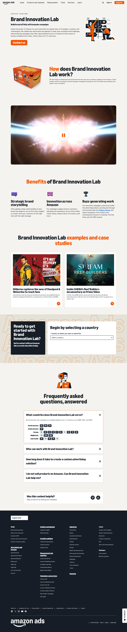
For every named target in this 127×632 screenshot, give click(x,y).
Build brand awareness (17, 530)
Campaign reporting (45, 564)
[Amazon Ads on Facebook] (26, 611)
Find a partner (103, 553)
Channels (73, 574)
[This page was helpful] (98, 498)
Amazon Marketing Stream (47, 561)
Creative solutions (46, 539)
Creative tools (44, 547)
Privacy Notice (35, 608)
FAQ (100, 541)
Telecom (72, 562)
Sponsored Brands (16, 558)
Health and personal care (76, 550)
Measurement (52, 3)
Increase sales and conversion (19, 538)
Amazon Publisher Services (47, 588)
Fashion (72, 541)
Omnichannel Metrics (46, 567)
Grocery (72, 547)
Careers (83, 608)
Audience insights (45, 530)
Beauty (71, 533)
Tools (63, 3)
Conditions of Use (24, 608)
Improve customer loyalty (18, 541)
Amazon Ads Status (72, 608)
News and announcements (106, 544)
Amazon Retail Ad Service (47, 590)
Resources (102, 536)
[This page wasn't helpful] (93, 498)
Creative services (44, 544)
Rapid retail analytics (45, 570)
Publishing (72, 559)
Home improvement (75, 556)
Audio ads (13, 567)
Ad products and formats (16, 548)
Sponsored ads (15, 552)
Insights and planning (47, 527)
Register (119, 3)
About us (13, 608)
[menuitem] (19, 561)
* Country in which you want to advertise (65, 333)
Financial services (74, 544)
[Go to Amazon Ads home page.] (27, 622)
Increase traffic (15, 536)
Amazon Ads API (44, 585)
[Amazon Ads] (7, 2)
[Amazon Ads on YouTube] (22, 611)
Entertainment (74, 538)
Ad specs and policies (105, 538)
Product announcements (105, 533)
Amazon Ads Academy (105, 530)
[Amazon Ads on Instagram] (19, 611)
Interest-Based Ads (47, 608)
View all (13, 573)
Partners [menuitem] (102, 550)
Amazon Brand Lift (45, 558)
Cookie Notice (60, 608)
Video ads (13, 564)
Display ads (14, 561)
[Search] (103, 3)
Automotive (73, 530)
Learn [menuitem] (101, 527)
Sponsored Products (16, 555)
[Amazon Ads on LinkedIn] (12, 611)
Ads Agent (43, 596)
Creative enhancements (46, 541)
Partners (71, 3)
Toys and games (74, 565)
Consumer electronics (75, 536)
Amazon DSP (43, 579)
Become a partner (104, 556)
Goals (22, 3)
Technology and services (48, 576)
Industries (73, 527)
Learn (79, 3)
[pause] (63, 135)
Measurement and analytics (46, 554)
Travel (71, 568)
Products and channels (35, 3)
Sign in (109, 2)
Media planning (44, 533)
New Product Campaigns (46, 593)
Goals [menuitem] (13, 527)
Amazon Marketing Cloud (47, 582)
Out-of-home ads (16, 570)
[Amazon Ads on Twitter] (15, 611)
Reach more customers (17, 533)
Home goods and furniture (77, 553)
